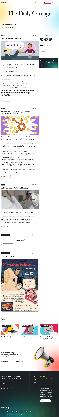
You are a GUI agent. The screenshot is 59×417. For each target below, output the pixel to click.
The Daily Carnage (47, 2)
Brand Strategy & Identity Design (46, 378)
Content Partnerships (7, 149)
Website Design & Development (46, 380)
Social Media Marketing (44, 388)
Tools (41, 48)
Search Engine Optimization (45, 394)
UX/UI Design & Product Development (44, 383)
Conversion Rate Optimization (46, 396)
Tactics (42, 50)
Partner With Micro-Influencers (9, 164)
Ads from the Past (44, 53)
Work (36, 2)
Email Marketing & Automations (46, 392)
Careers (35, 385)
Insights (35, 382)
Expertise (40, 2)
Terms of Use (18, 414)
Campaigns (42, 51)
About (33, 2)
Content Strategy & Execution (46, 390)
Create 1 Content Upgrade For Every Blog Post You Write (15, 159)
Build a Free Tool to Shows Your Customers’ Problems (14, 167)
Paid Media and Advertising (45, 386)
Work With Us (55, 2)
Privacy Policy (11, 414)
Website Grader (32, 169)
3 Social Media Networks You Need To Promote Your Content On (16, 153)
